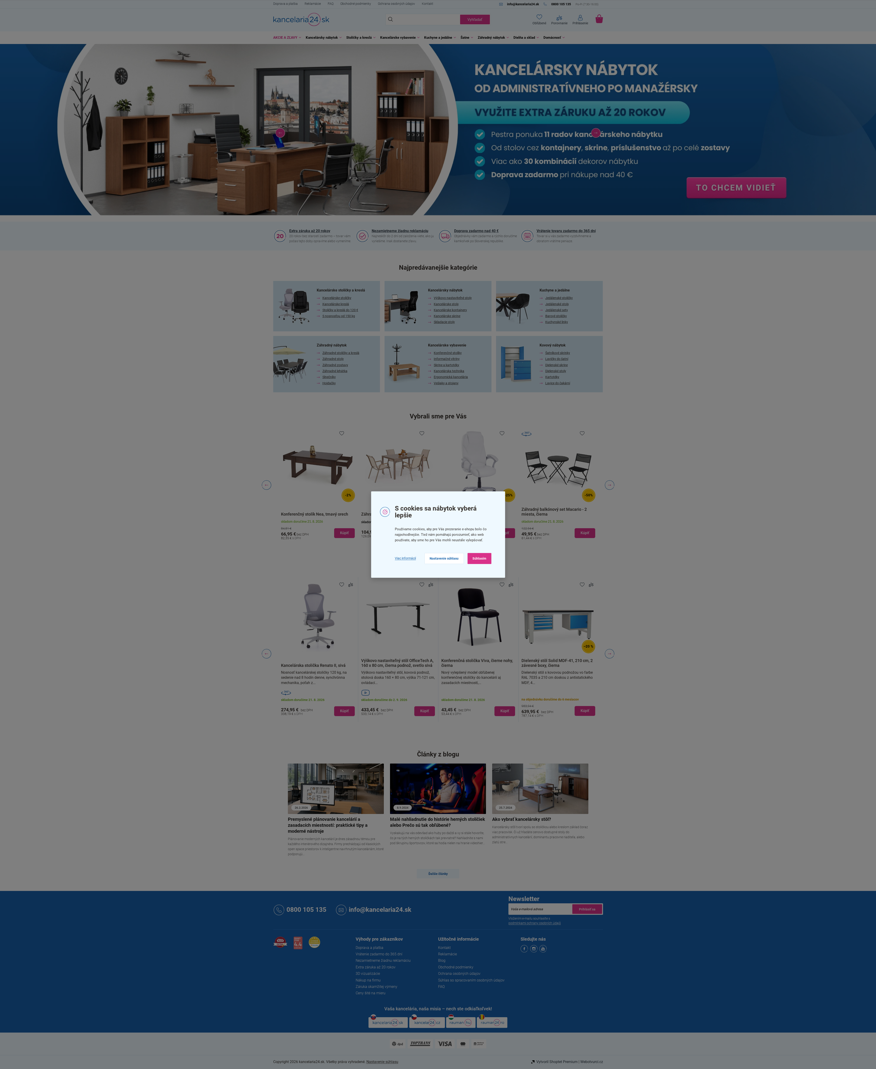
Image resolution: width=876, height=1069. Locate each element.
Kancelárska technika (449, 371)
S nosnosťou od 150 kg (338, 316)
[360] (318, 693)
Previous (266, 654)
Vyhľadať (474, 19)
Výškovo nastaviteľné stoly (453, 298)
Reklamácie (313, 3)
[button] (281, 133)
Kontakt (427, 3)
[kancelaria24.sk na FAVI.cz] (280, 945)
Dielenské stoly (555, 371)
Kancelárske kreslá (335, 304)
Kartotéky (552, 377)
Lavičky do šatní (556, 359)
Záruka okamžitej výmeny (376, 986)
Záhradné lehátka (334, 371)
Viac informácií (405, 558)
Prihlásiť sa (587, 909)
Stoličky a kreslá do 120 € (340, 310)
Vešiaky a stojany (446, 383)
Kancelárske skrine (447, 316)
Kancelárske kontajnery (450, 310)
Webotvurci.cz (591, 1062)
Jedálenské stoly (557, 304)
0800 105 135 (306, 909)
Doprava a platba (285, 3)
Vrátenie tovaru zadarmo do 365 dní (566, 231)
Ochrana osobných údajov (396, 3)
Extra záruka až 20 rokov (309, 231)
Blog (441, 960)
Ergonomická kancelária (451, 377)
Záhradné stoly (333, 359)
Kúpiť (344, 711)
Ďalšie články (438, 874)
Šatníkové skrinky (557, 353)
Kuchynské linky (556, 322)
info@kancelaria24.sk (380, 909)
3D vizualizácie (368, 973)
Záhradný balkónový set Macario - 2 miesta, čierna (554, 512)
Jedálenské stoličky (559, 298)
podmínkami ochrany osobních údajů (534, 923)
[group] (318, 485)
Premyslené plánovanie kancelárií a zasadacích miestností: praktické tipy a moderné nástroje (328, 825)
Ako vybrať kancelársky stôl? (521, 819)
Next (609, 654)
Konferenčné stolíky (448, 353)
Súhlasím (479, 558)
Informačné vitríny (447, 359)
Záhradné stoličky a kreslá (340, 353)
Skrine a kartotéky (446, 365)
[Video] (398, 693)
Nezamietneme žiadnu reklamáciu (400, 231)
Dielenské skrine (556, 365)
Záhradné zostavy (335, 365)
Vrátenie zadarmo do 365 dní (379, 954)
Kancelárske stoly (446, 304)
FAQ (330, 3)
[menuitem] (286, 37)
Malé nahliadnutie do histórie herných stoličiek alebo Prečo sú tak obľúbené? (437, 822)
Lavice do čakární (557, 383)
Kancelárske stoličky (336, 298)
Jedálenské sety (556, 310)
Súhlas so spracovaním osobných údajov (471, 980)
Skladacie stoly (444, 322)
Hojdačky (329, 383)
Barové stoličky (556, 316)
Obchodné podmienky (355, 3)
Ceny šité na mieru (370, 993)
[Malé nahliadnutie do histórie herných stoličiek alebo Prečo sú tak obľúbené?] (438, 788)
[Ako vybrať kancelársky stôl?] (540, 788)
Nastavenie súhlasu (444, 558)
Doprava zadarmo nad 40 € (476, 231)
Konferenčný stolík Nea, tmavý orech (314, 514)
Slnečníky (329, 377)
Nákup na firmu (368, 980)
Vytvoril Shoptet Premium (557, 1062)
